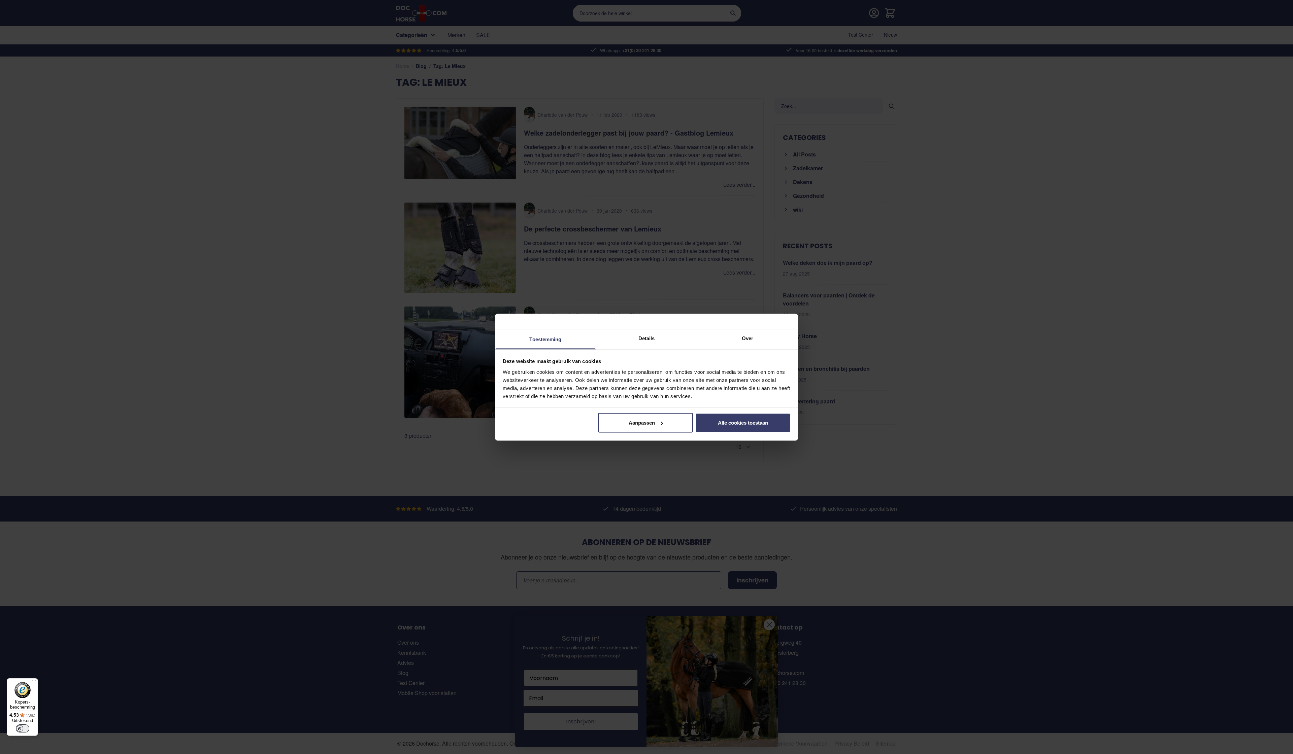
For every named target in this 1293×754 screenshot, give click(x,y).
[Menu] (34, 682)
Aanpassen (642, 423)
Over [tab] (747, 338)
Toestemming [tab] (545, 339)
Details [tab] (646, 338)
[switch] (22, 728)
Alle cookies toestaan (743, 423)
